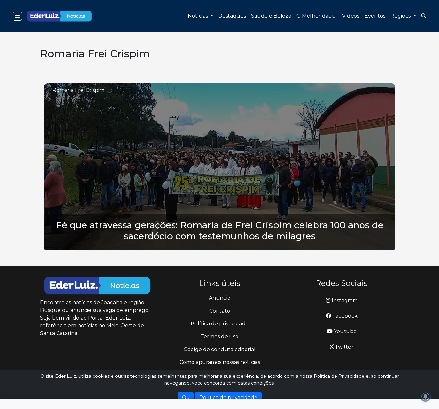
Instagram (344, 300)
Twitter (344, 347)
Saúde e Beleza (271, 16)
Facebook (344, 316)
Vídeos (350, 16)
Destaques (232, 16)
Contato (219, 311)
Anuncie (219, 298)
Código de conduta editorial (219, 349)
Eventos (374, 16)
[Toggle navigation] (17, 16)
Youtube (345, 331)
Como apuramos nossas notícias (219, 362)
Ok (186, 398)
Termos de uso (219, 336)
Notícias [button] (198, 16)
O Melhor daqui (316, 16)
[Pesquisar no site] (423, 16)
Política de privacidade (220, 324)
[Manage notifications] (425, 396)
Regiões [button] (401, 16)
